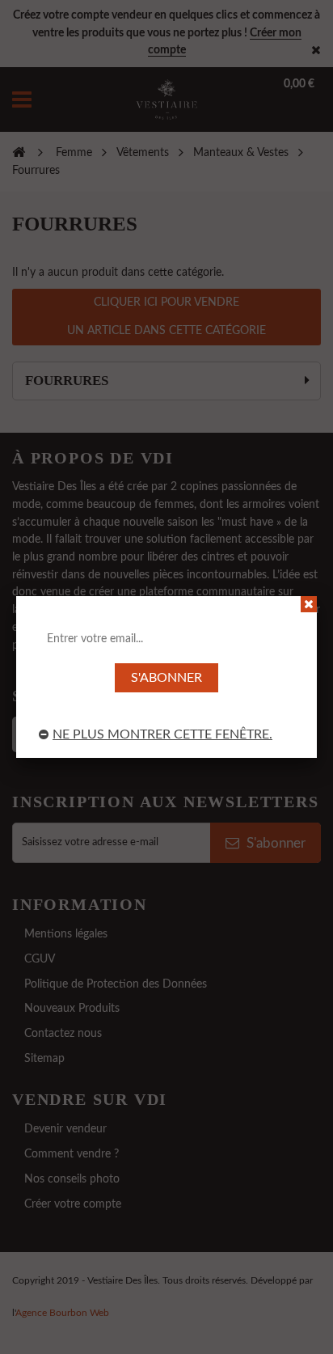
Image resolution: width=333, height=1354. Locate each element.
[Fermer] (309, 604)
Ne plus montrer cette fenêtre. (162, 734)
